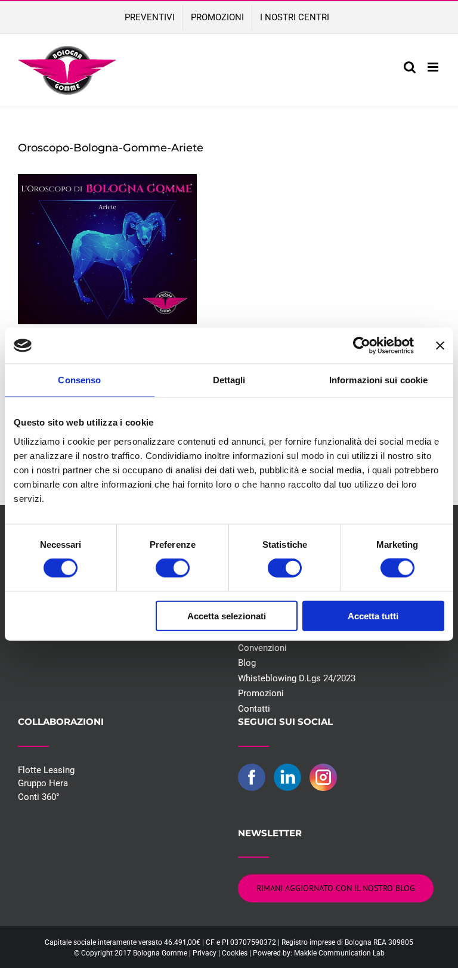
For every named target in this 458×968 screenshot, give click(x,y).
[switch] (173, 568)
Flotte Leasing (46, 770)
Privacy (204, 953)
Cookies (234, 953)
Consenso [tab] (79, 380)
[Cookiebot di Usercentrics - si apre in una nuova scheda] (362, 346)
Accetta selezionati (226, 615)
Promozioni (261, 693)
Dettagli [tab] (229, 380)
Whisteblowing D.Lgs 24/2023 (296, 678)
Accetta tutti (373, 615)
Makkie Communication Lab (339, 953)
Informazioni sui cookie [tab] (378, 380)
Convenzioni (262, 648)
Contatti (254, 708)
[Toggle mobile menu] (434, 67)
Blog (247, 662)
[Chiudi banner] (440, 346)
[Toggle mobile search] (410, 67)
